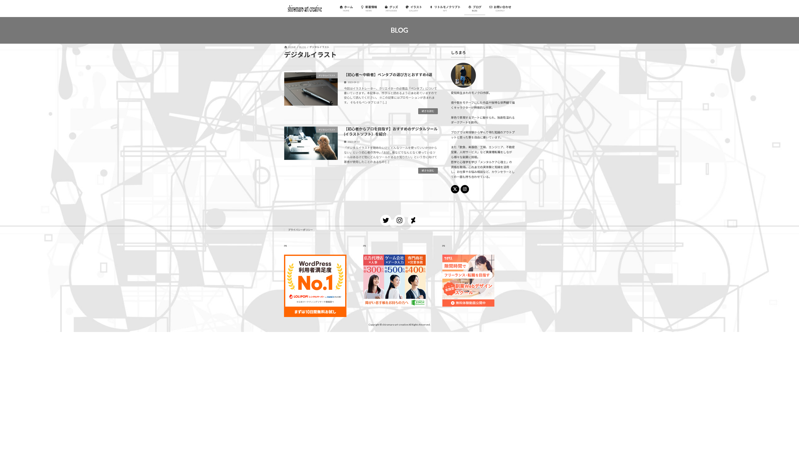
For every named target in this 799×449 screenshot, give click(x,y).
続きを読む (428, 111)
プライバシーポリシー (300, 229)
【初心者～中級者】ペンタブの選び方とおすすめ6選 (388, 74)
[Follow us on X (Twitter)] (455, 189)
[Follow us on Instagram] (465, 189)
